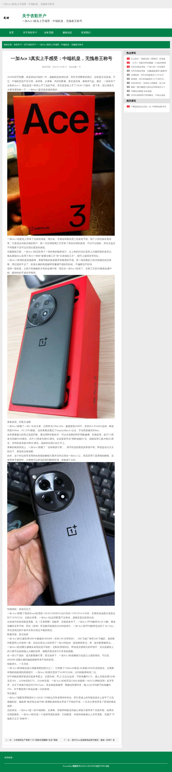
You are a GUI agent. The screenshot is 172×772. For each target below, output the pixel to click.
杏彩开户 (18, 44)
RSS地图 (95, 766)
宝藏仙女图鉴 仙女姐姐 (141, 91)
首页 (11, 32)
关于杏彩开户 (30, 32)
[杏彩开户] (6, 20)
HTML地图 (104, 766)
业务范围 (48, 32)
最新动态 (67, 32)
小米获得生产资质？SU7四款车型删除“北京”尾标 (36, 740)
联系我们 (86, 32)
